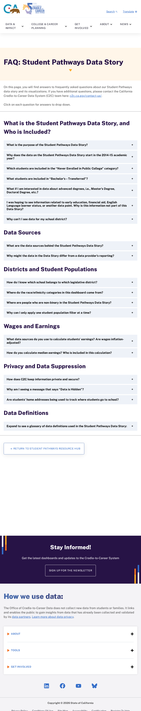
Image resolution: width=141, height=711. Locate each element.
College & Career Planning (44, 26)
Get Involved (81, 26)
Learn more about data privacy (53, 617)
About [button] (15, 633)
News (124, 24)
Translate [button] (128, 11)
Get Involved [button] (21, 666)
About (104, 24)
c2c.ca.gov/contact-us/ (86, 96)
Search (110, 11)
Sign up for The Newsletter (70, 570)
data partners (21, 617)
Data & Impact (11, 26)
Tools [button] (15, 650)
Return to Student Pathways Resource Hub (46, 448)
